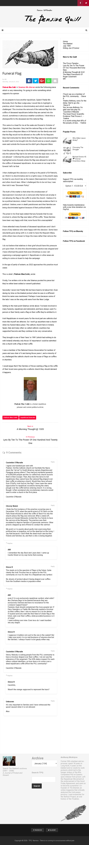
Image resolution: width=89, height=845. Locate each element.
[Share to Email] (55, 80)
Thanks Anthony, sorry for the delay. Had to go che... (74, 102)
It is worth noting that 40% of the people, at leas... (74, 122)
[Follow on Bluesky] (86, 3)
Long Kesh (65, 766)
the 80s (78, 772)
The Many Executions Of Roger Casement (73, 75)
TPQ (30, 841)
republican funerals (27, 417)
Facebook (80, 241)
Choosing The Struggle (78, 148)
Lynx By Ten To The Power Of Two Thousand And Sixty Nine (74, 67)
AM (9, 550)
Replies (9, 543)
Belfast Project (70, 797)
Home (65, 41)
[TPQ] (44, 24)
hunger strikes (66, 772)
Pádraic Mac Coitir (10, 417)
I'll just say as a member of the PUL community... (74, 95)
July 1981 (67, 46)
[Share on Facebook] (29, 80)
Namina (35, 841)
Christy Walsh (12, 506)
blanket (64, 768)
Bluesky (79, 231)
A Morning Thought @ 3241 (74, 72)
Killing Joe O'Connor (71, 48)
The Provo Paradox (70, 63)
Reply (53, 462)
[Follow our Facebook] (80, 3)
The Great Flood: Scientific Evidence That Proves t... (73, 115)
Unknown (10, 701)
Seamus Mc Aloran (26, 87)
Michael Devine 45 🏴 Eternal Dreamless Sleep (79, 159)
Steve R (9, 567)
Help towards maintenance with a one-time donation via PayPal (74, 207)
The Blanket (67, 44)
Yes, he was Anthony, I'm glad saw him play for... (73, 108)
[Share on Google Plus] (42, 80)
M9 (64, 79)
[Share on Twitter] (36, 80)
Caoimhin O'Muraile (14, 462)
